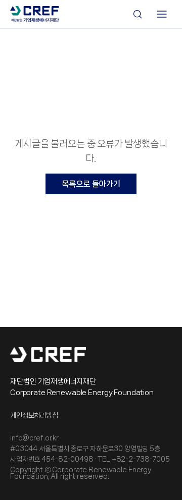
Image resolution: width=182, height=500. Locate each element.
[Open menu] (162, 14)
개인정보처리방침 (34, 415)
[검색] (137, 14)
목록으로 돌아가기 (91, 184)
